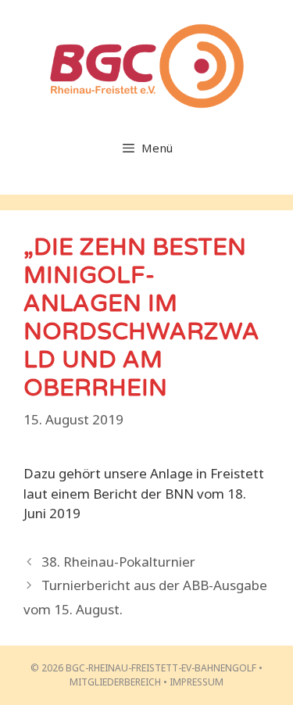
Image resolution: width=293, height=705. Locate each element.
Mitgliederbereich (115, 682)
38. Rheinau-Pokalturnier (118, 562)
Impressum (196, 682)
